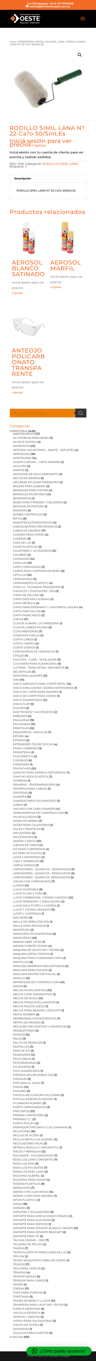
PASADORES (21, 1054)
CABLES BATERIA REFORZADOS (35, 526)
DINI (16, 679)
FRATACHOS (21, 768)
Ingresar (39, 145)
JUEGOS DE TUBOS (26, 845)
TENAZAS (19, 1272)
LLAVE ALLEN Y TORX (27, 893)
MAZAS (18, 986)
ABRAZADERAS (23, 433)
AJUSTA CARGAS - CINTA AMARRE (36, 462)
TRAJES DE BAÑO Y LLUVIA (31, 1300)
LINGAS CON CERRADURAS (32, 881)
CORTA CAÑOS (23, 639)
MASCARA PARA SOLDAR (30, 970)
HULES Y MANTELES (26, 829)
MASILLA (19, 978)
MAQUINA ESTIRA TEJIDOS (31, 954)
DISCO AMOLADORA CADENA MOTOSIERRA (43, 687)
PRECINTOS (21, 1111)
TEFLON (18, 1256)
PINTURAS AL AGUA (26, 1083)
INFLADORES (22, 833)
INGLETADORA (23, 837)
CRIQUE (18, 655)
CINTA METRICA (24, 603)
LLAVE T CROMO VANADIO (31, 909)
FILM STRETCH (23, 756)
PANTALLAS (21, 1046)
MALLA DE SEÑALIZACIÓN (31, 921)
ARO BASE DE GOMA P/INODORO (36, 482)
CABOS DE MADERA (27, 530)
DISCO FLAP (21, 704)
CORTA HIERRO (24, 643)
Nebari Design (60, 1356)
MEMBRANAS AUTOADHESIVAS (34, 1018)
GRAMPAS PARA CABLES (30, 788)
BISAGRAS (20, 510)
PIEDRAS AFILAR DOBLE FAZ (33, 1075)
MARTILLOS (21, 962)
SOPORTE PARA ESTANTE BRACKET (37, 1232)
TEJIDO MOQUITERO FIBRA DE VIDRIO (39, 1260)
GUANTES (19, 796)
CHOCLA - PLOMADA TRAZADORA (37, 587)
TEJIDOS (19, 1264)
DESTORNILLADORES (27, 675)
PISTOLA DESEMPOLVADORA (33, 1099)
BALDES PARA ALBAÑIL (29, 486)
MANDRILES (21, 929)
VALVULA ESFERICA (26, 1312)
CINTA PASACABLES (27, 615)
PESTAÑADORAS (24, 1062)
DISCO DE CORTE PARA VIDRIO (34, 696)
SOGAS (17, 1204)
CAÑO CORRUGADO (27, 567)
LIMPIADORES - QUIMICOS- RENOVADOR (41, 877)
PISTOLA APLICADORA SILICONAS (36, 1095)
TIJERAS (18, 1288)
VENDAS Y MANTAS (26, 1316)
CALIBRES (20, 554)
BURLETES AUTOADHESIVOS (32, 522)
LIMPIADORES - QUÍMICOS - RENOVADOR (42, 873)
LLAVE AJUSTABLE (25, 889)
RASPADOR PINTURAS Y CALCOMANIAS (40, 1127)
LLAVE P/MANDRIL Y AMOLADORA (37, 901)
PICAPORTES (22, 1066)
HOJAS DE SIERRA (25, 821)
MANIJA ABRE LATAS (27, 941)
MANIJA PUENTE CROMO (30, 946)
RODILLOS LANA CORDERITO (33, 1159)
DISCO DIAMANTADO (27, 700)
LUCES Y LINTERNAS (27, 913)
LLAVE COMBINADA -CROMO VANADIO (40, 897)
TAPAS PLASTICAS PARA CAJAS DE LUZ (40, 1252)
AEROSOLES (21, 454)
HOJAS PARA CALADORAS (31, 825)
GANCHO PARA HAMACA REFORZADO (39, 772)
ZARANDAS (21, 1329)
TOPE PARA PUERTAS (28, 1292)
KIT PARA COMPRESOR (29, 849)
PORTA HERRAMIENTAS (29, 1107)
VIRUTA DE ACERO (26, 1325)
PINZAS (18, 1087)
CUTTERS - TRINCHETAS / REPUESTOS (39, 667)
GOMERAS (20, 780)
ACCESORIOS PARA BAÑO (31, 437)
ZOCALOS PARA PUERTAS (30, 1333)
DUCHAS (19, 708)
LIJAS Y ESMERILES (26, 861)
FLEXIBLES (20, 760)
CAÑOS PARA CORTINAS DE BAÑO (37, 571)
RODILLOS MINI (23, 1163)
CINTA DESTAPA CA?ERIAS (31, 599)
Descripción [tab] (22, 178)
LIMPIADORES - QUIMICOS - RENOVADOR (42, 869)
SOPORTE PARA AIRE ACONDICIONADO (40, 1216)
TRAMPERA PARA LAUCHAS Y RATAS (38, 1304)
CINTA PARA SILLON (27, 611)
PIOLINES (19, 1091)
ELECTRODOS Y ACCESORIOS (33, 712)
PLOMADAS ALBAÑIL (27, 1103)
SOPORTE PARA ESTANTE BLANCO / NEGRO (43, 1228)
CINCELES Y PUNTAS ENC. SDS (34, 591)
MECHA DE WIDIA (25, 998)
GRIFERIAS (20, 792)
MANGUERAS (22, 937)
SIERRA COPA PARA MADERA (33, 1195)
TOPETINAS (21, 1296)
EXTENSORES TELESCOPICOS (33, 744)
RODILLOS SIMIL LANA (50, 41)
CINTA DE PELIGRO (26, 595)
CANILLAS (20, 562)
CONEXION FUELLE (26, 635)
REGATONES (21, 1131)
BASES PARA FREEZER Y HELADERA (38, 502)
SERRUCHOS (21, 1187)
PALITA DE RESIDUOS (27, 1042)
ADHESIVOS (21, 446)
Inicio (13, 41)
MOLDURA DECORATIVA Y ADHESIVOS (40, 1026)
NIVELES (19, 1034)
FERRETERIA (26, 41)
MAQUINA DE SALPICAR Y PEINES (36, 950)
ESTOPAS (19, 740)
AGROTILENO (22, 458)
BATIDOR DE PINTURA (28, 506)
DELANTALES (22, 671)
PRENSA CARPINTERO (28, 1115)
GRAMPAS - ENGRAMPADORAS (34, 784)
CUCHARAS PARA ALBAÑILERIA (35, 663)
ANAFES (18, 470)
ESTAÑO (18, 736)
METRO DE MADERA (27, 1022)
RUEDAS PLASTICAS (26, 1183)
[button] (80, 55)
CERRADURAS (23, 579)
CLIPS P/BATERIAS (25, 631)
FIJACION (16, 1337)
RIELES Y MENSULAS (27, 1151)
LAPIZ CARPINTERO (27, 857)
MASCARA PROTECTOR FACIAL (34, 974)
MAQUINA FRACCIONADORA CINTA (38, 958)
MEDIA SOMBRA (24, 1014)
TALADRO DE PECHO (27, 1244)
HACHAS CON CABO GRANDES (34, 808)
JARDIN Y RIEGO (24, 841)
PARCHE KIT (21, 1050)
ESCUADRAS (21, 724)
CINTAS (18, 619)
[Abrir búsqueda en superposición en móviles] (48, 413)
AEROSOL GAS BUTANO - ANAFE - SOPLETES (43, 450)
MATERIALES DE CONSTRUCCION (36, 982)
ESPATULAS (21, 728)
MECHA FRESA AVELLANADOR (34, 1002)
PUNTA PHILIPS (24, 1123)
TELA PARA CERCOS (27, 1268)
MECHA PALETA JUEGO (29, 1006)
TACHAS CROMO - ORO (29, 1240)
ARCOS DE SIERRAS (26, 478)
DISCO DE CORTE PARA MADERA (35, 691)
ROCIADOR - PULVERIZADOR (33, 1155)
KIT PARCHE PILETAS (27, 853)
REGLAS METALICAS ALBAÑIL (33, 1139)
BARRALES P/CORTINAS (29, 494)
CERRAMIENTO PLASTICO (30, 583)
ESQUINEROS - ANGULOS (30, 732)
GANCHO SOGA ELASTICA (30, 776)
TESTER (18, 1284)
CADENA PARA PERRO (28, 534)
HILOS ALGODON (25, 816)
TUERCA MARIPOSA (26, 1308)
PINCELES (20, 1079)
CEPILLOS (20, 575)
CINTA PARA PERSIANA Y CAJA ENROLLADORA (45, 607)
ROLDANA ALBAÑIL (26, 1175)
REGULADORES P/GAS (28, 1143)
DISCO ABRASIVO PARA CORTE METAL (39, 683)
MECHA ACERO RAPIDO (29, 990)
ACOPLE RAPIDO (25, 442)
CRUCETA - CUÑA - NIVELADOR (34, 659)
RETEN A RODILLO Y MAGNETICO (36, 1147)
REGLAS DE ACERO (26, 1135)
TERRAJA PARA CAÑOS (29, 1280)
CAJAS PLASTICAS (25, 546)
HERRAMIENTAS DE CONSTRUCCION (38, 812)
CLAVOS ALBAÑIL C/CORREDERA (36, 623)
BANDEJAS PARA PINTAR (30, 490)
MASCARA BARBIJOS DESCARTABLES (39, 966)
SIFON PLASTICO (24, 1200)
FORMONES (21, 764)
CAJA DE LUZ (22, 542)
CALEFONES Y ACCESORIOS (32, 550)
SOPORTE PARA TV (26, 1236)
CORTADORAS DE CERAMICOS (34, 651)
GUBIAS (18, 804)
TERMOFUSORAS (24, 1276)
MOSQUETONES (24, 1030)
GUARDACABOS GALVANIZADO (34, 800)
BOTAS (17, 518)
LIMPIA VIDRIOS (24, 865)
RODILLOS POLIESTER (28, 1167)
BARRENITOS (22, 498)
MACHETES (20, 917)
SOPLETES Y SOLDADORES (31, 1212)
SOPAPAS (19, 1208)
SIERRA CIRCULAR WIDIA (30, 1191)
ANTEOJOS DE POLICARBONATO (35, 474)
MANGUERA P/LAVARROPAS (32, 933)
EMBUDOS (20, 716)
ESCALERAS (21, 720)
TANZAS (18, 1248)
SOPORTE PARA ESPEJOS (30, 1224)
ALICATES (19, 466)
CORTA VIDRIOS (24, 647)
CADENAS (20, 538)
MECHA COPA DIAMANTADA (32, 994)
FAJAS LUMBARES (25, 748)
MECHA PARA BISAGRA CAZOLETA (37, 1010)
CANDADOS (21, 558)
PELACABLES (22, 1058)
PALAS (17, 1038)
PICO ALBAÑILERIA (26, 1070)
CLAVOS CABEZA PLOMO (30, 627)
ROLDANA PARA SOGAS (29, 1179)
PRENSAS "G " (22, 1119)
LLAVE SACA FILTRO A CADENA (34, 905)
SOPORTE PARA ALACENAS (32, 1220)
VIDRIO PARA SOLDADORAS (32, 1320)
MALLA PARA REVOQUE (29, 925)
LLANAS (18, 885)
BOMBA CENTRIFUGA (28, 514)
